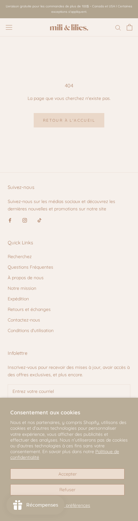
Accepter (67, 474)
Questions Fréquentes (30, 267)
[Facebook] (10, 220)
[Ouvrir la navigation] (9, 27)
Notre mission (22, 288)
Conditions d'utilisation (31, 330)
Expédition (18, 299)
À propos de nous (26, 278)
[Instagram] (24, 220)
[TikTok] (39, 220)
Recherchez (20, 256)
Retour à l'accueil (69, 120)
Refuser (67, 490)
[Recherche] (118, 27)
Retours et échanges (29, 309)
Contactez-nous (24, 320)
